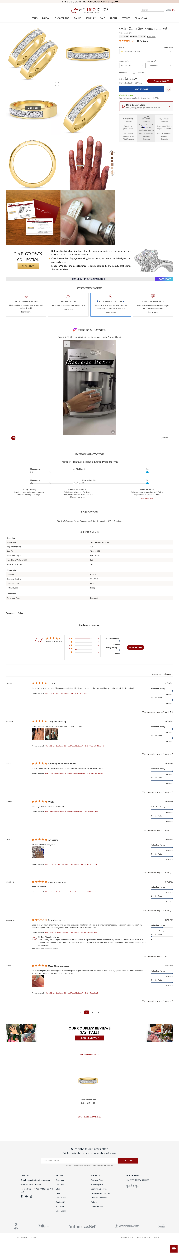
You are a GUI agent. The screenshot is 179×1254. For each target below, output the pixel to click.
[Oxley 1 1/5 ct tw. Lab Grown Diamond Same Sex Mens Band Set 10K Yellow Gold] (33, 217)
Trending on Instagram (92, 330)
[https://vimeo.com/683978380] (88, 217)
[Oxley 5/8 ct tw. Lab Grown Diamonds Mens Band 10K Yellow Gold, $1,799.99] (88, 1080)
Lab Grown (124, 36)
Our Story (60, 1180)
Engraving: (123, 72)
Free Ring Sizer (97, 1184)
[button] (57, 84)
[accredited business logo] (16, 1226)
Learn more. (26, 312)
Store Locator (61, 1211)
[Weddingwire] (127, 1226)
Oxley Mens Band (88, 1099)
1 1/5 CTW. (142, 36)
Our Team (60, 1184)
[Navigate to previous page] (80, 1012)
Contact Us (60, 1202)
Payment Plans (97, 1180)
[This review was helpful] (166, 1001)
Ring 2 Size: (151, 61)
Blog (58, 1189)
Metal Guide (168, 47)
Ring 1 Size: (124, 61)
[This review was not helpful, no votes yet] (170, 712)
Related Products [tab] (89, 1054)
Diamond (133, 36)
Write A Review (135, 647)
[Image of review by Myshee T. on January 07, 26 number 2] (51, 734)
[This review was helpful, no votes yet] (166, 712)
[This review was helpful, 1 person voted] (166, 956)
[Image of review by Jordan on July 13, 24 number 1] (38, 981)
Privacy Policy (96, 1165)
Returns (94, 1202)
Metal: (146, 47)
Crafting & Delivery (99, 1189)
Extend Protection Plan (100, 1193)
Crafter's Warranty (99, 1197)
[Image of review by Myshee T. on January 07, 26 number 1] (38, 734)
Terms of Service (106, 1165)
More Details (151, 36)
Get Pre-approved (146, 133)
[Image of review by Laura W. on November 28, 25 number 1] (38, 852)
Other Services (97, 1206)
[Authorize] (82, 1226)
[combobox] (146, 51)
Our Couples (61, 1197)
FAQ (58, 1193)
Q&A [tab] (20, 613)
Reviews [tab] (10, 613)
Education (60, 1206)
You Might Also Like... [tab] (89, 1116)
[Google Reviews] (161, 1226)
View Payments (128, 133)
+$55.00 (140, 72)
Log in (168, 10)
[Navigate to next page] (98, 1012)
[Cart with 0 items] (174, 9)
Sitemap (156, 1237)
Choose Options (88, 1092)
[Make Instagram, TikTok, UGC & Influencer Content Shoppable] (164, 438)
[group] (33, 107)
